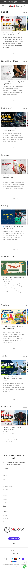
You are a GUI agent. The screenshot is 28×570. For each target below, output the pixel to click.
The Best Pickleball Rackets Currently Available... (12, 428)
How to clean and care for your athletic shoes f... (13, 177)
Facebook (5, 522)
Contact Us (5, 489)
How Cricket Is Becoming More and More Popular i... (13, 34)
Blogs (4, 506)
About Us (5, 499)
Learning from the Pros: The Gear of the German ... (12, 130)
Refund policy (14, 566)
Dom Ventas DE (8, 564)
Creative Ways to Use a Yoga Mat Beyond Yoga (13, 83)
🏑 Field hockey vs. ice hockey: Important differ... (13, 227)
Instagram (5, 518)
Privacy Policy (6, 483)
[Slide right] (17, 53)
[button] (3, 6)
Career (4, 502)
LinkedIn (5, 515)
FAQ (4, 479)
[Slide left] (10, 53)
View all (25, 12)
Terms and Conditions (8, 486)
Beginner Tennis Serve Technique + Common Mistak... (13, 378)
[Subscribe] (23, 468)
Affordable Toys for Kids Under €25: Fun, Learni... (13, 327)
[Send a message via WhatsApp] (25, 567)
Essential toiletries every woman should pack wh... (13, 278)
